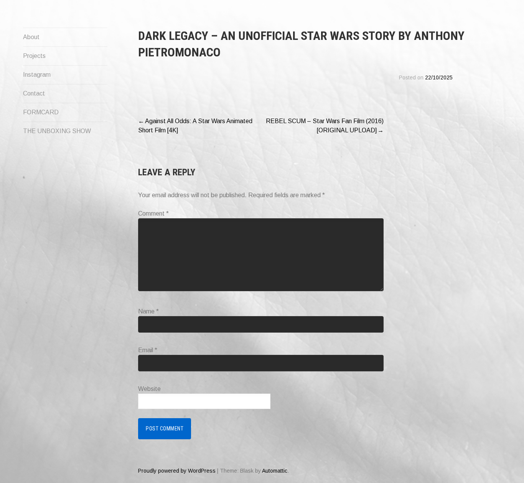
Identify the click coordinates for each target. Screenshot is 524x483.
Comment (153, 213)
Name (148, 311)
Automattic (274, 471)
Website (149, 389)
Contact (34, 93)
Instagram (37, 74)
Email (147, 350)
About (31, 37)
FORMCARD (41, 112)
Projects (34, 56)
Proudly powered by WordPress (177, 471)
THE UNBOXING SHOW (57, 131)
